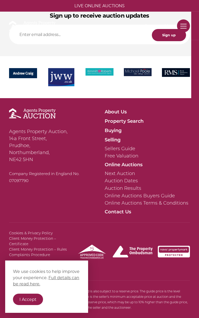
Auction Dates (121, 181)
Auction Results (123, 188)
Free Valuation (121, 156)
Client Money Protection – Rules (38, 249)
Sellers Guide (120, 148)
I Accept (28, 299)
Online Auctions (124, 164)
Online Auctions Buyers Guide (140, 196)
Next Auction (120, 173)
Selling (112, 139)
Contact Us (157, 26)
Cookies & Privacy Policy (31, 233)
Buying (113, 130)
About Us (116, 112)
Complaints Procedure (29, 254)
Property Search (124, 121)
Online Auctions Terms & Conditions (146, 203)
